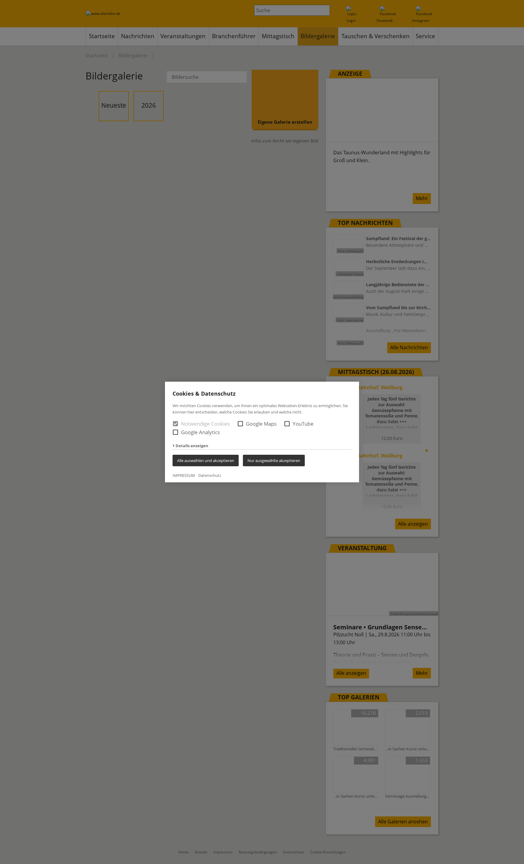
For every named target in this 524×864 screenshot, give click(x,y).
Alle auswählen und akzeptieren (205, 460)
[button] (240, 424)
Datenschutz (209, 475)
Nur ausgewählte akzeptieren (273, 460)
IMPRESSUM (184, 475)
